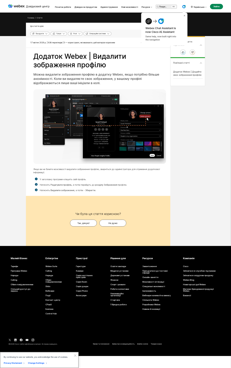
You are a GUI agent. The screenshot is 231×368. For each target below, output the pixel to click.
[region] (39, 360)
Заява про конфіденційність (123, 344)
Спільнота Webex (150, 300)
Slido (47, 286)
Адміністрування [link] (109, 7)
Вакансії (187, 295)
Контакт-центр (52, 300)
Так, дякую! (83, 223)
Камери (79, 271)
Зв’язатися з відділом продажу (198, 275)
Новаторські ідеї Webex (194, 284)
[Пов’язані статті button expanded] (201, 63)
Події (48, 295)
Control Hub (51, 314)
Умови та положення (101, 344)
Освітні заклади (118, 266)
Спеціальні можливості (153, 286)
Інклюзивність (149, 291)
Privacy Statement (13, 363)
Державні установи (120, 275)
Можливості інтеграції (153, 282)
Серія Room (81, 282)
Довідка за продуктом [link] (85, 7)
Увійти (216, 6)
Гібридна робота (118, 305)
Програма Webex (19, 271)
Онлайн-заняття (150, 277)
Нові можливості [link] (129, 7)
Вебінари (49, 291)
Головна (31, 18)
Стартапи (115, 300)
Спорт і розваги (117, 284)
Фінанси (114, 280)
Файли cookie (142, 344)
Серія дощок (82, 286)
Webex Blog (188, 280)
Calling (14, 280)
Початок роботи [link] (63, 7)
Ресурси (146, 7)
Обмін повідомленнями (22, 284)
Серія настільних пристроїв (84, 276)
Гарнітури (80, 266)
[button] (183, 6)
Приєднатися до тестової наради (155, 272)
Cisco (185, 266)
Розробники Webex (151, 305)
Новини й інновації (151, 309)
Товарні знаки (156, 344)
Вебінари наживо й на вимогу (156, 295)
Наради (14, 275)
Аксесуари (81, 295)
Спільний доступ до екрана (20, 290)
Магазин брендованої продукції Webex (198, 290)
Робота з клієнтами (119, 289)
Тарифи (14, 266)
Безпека (49, 309)
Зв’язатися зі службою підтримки (199, 271)
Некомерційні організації (117, 294)
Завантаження (149, 266)
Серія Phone (82, 291)
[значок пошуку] (158, 7)
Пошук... (163, 6)
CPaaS (48, 305)
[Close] (75, 355)
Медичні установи (119, 271)
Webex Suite (51, 266)
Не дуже (112, 223)
